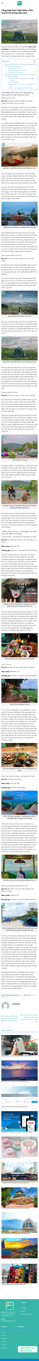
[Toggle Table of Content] (34, 61)
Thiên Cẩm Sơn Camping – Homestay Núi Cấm (22, 85)
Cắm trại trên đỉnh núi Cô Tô (18, 70)
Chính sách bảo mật (26, 1314)
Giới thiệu (23, 1308)
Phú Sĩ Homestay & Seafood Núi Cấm (21, 88)
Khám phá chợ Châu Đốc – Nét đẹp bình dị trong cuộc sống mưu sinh (15, 1182)
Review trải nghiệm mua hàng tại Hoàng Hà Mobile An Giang (14, 1284)
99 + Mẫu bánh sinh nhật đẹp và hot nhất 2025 (11, 1157)
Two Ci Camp (14, 82)
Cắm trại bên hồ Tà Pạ (16, 72)
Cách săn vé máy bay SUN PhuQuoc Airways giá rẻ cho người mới (14, 1106)
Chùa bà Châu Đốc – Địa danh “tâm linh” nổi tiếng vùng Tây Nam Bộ (15, 1208)
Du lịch (21, 995)
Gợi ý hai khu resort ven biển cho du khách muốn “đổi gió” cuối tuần (15, 1081)
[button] (2, 3)
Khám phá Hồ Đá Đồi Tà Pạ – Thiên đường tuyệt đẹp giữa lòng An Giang (16, 1233)
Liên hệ (23, 1311)
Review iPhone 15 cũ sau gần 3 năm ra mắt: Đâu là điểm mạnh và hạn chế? (16, 1055)
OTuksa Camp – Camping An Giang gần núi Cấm (22, 79)
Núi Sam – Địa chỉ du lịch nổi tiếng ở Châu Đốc (11, 1258)
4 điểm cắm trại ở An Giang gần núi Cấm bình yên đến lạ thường (20, 75)
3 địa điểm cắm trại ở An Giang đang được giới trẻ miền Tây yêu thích (20, 65)
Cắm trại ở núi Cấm (15, 68)
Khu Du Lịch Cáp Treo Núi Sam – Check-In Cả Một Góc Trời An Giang (9, 1018)
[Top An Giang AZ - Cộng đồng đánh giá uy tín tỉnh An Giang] (19, 3)
